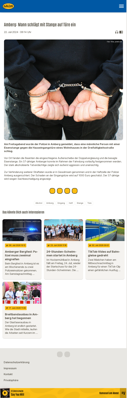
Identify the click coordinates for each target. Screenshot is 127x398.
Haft (71, 203)
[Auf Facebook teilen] (52, 190)
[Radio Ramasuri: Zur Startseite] (59, 6)
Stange (80, 203)
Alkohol (38, 203)
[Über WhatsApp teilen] (67, 190)
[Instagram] (67, 354)
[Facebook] (59, 354)
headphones (117, 32)
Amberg (50, 203)
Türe (89, 203)
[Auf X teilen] (59, 190)
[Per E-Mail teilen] (74, 190)
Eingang (61, 203)
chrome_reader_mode (121, 32)
